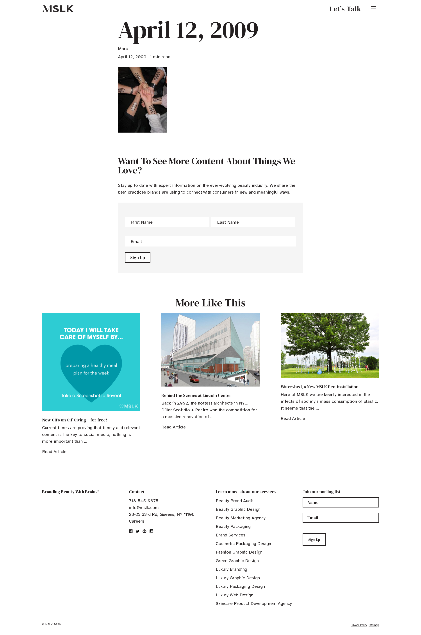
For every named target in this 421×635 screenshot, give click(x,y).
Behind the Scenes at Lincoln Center (196, 395)
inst (151, 531)
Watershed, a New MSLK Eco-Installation (320, 387)
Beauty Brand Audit (234, 501)
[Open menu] (373, 9)
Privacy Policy (359, 625)
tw (138, 531)
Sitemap (374, 625)
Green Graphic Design (237, 560)
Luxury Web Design (234, 595)
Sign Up (137, 257)
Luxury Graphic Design (238, 578)
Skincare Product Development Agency (254, 603)
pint (144, 531)
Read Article (54, 451)
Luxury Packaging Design (240, 586)
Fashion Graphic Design (239, 552)
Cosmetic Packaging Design (243, 543)
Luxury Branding (231, 569)
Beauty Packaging (233, 526)
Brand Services (230, 535)
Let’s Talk (345, 8)
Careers (136, 521)
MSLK (58, 9)
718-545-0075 (143, 501)
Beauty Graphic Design (238, 509)
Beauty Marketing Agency (241, 518)
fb (131, 531)
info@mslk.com (144, 507)
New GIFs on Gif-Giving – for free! (74, 420)
